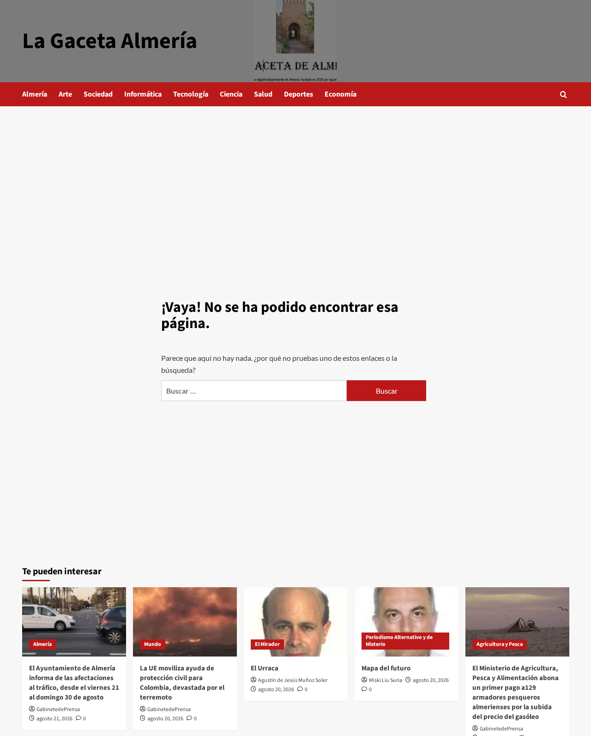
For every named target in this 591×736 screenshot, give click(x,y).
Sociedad (98, 94)
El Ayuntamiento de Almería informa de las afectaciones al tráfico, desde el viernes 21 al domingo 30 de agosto (74, 682)
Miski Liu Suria (385, 680)
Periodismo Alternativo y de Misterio (399, 641)
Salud (263, 94)
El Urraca (264, 668)
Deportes (298, 94)
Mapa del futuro (386, 668)
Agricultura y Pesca (499, 644)
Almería (34, 94)
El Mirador (267, 644)
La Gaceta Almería (109, 41)
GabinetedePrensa (58, 709)
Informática (143, 94)
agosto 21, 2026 (54, 719)
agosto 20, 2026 (165, 719)
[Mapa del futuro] (406, 622)
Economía (340, 94)
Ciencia (231, 94)
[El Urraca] (296, 622)
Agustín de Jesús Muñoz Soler (292, 680)
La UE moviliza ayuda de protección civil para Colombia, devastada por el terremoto (182, 682)
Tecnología (190, 94)
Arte (65, 94)
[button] (563, 94)
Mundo (152, 644)
